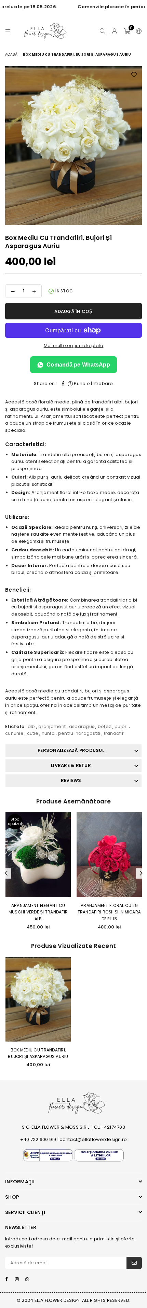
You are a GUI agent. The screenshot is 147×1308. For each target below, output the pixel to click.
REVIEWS (71, 780)
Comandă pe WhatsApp (78, 365)
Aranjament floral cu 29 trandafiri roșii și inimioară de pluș (109, 912)
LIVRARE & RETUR (71, 765)
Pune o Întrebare (93, 383)
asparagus (81, 726)
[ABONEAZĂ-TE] (134, 1263)
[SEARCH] (103, 31)
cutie (32, 733)
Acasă (11, 54)
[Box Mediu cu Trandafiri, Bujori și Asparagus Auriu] (38, 999)
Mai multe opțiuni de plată (74, 345)
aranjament (52, 726)
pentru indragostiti (79, 733)
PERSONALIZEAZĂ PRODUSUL (71, 750)
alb (31, 726)
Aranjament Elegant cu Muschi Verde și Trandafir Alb (38, 912)
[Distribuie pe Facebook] (63, 383)
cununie (14, 733)
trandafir (114, 733)
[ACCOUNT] (115, 31)
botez (104, 726)
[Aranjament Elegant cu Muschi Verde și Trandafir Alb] (38, 854)
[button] (127, 31)
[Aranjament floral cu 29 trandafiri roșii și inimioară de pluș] (109, 854)
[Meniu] (8, 31)
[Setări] (137, 31)
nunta (48, 733)
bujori (121, 726)
